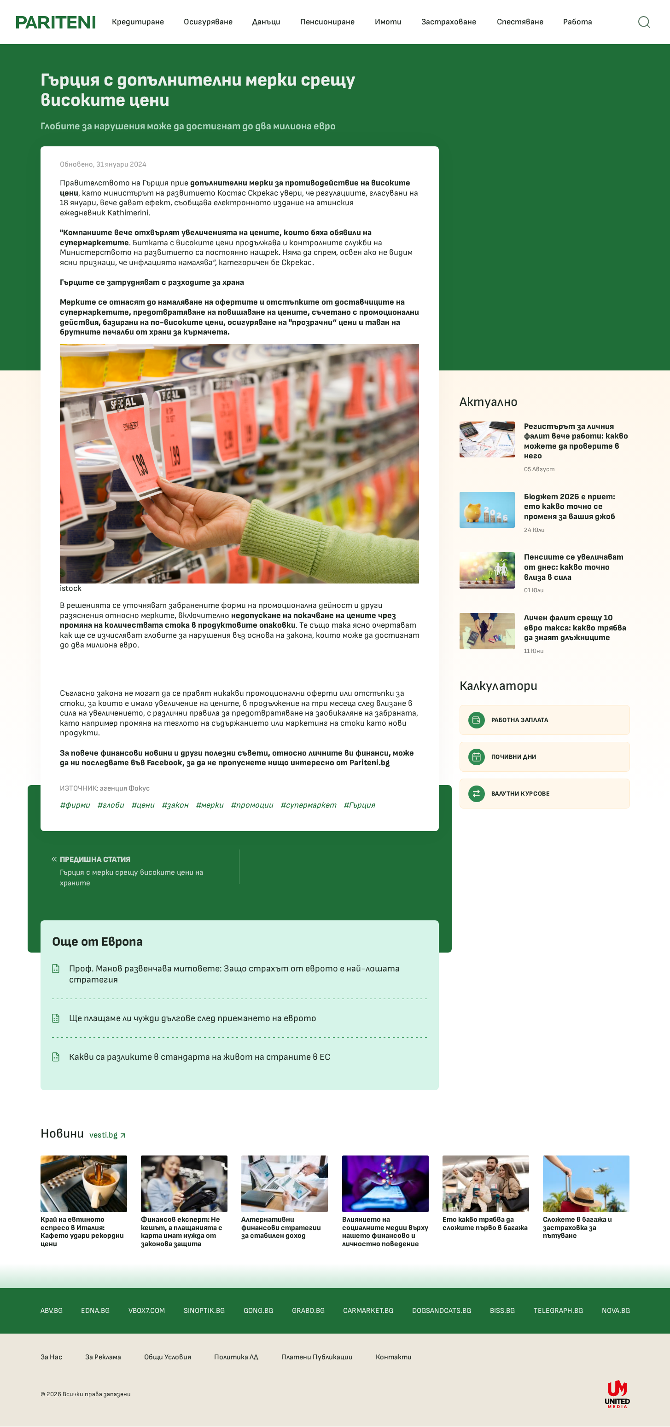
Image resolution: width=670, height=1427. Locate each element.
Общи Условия (167, 1357)
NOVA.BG (616, 1310)
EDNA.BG (95, 1310)
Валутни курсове (520, 793)
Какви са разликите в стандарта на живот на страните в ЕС (200, 1057)
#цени (142, 805)
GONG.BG (258, 1310)
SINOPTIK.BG (204, 1310)
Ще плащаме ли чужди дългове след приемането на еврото (192, 1018)
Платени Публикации (317, 1357)
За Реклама (103, 1357)
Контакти (394, 1357)
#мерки (209, 805)
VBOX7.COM (146, 1310)
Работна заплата (519, 720)
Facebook (164, 763)
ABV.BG (52, 1310)
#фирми (75, 805)
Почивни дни (514, 757)
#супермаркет (308, 805)
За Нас (51, 1357)
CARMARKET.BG (368, 1310)
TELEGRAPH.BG (558, 1310)
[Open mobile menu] (644, 22)
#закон (175, 805)
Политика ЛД (236, 1357)
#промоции (252, 805)
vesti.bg (104, 1135)
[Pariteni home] (56, 22)
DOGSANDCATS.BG (441, 1310)
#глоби (110, 805)
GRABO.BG (308, 1310)
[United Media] (617, 1394)
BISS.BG (502, 1310)
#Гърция (359, 805)
